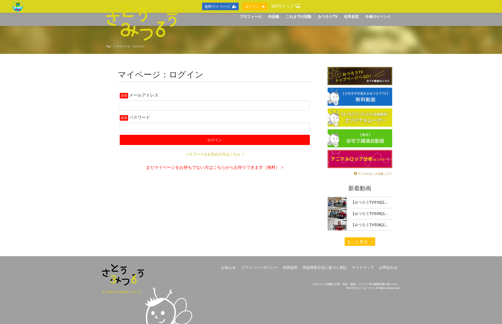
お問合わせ (388, 267)
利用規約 (290, 267)
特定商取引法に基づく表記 (325, 267)
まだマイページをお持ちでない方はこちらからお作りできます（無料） (213, 167)
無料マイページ (217, 6)
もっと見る (358, 241)
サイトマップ (363, 267)
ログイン (214, 140)
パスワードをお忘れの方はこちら (213, 154)
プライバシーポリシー (259, 267)
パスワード (139, 117)
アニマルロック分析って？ (375, 174)
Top (108, 46)
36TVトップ (283, 6)
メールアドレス (143, 95)
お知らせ (228, 267)
